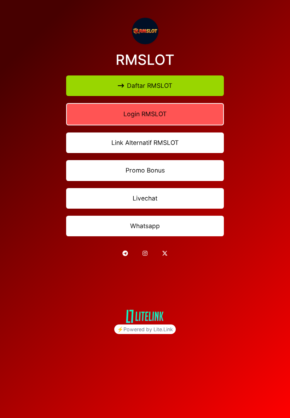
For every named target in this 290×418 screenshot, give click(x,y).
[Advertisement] (145, 281)
